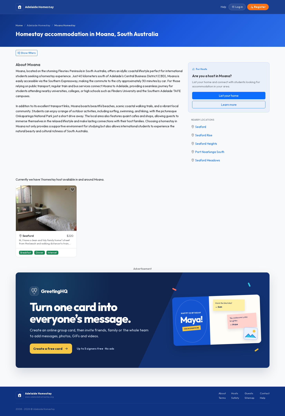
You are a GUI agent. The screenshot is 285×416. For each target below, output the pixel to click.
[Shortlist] (72, 189)
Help (262, 397)
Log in (239, 7)
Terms (222, 397)
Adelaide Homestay (38, 25)
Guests (249, 393)
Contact (265, 393)
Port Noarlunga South (209, 152)
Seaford (200, 127)
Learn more (229, 105)
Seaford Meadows (207, 160)
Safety (235, 397)
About (222, 393)
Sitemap (249, 397)
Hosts (234, 393)
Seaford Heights (206, 144)
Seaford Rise (203, 135)
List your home (229, 96)
